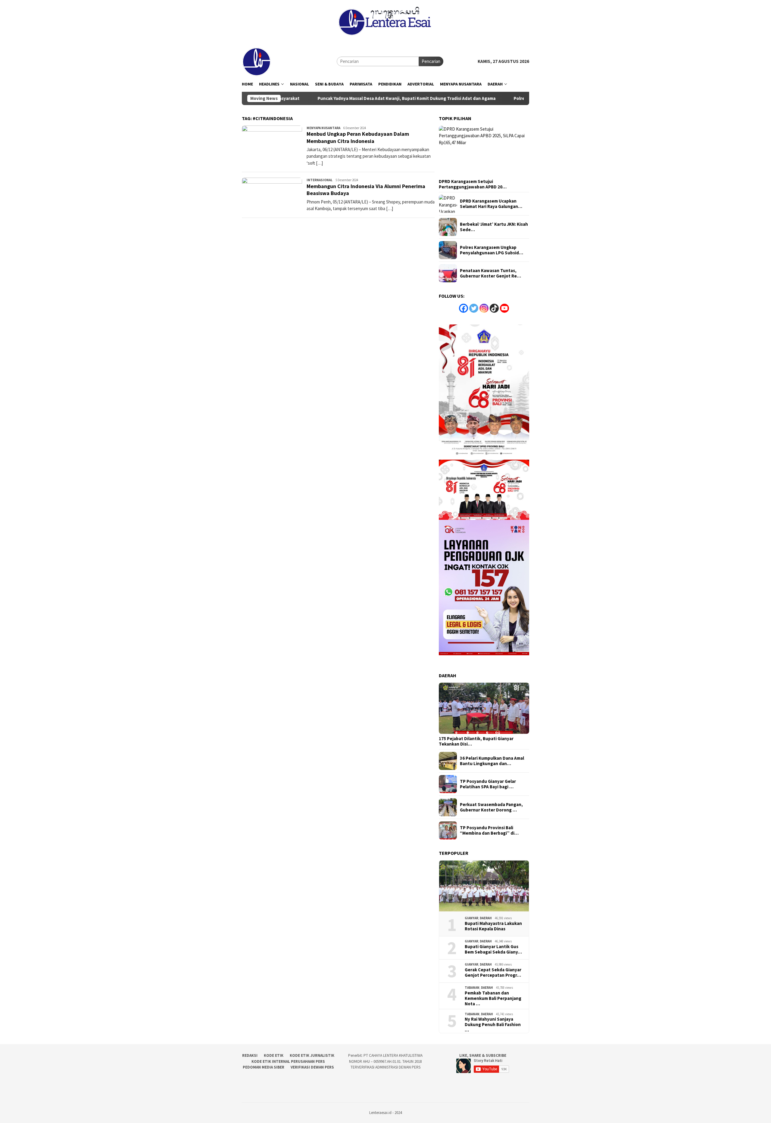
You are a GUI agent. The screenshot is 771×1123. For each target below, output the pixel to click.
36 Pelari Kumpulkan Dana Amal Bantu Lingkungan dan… (492, 760)
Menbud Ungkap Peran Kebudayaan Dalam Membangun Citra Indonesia (358, 137)
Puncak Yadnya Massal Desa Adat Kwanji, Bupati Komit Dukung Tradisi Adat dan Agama (364, 98)
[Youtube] (504, 308)
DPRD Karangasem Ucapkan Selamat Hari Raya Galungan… (491, 203)
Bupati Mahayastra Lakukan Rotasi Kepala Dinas (493, 926)
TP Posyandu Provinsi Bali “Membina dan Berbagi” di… (489, 830)
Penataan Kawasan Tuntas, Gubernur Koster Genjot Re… (490, 273)
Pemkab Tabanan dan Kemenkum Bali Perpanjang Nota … (493, 998)
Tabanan (472, 987)
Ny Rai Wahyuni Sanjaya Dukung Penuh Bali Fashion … (493, 1024)
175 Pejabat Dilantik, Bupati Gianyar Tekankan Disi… (476, 741)
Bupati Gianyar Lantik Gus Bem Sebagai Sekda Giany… (493, 949)
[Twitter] (473, 308)
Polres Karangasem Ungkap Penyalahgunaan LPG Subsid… (491, 250)
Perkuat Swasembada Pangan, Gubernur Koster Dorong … (491, 807)
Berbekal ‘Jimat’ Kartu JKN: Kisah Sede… (494, 227)
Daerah (486, 918)
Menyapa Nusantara (323, 128)
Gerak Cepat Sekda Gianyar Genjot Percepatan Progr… (493, 972)
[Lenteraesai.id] (257, 61)
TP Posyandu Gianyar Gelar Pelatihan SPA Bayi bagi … (488, 784)
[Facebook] (463, 308)
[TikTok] (494, 308)
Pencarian (431, 61)
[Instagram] (484, 308)
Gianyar (471, 918)
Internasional (319, 180)
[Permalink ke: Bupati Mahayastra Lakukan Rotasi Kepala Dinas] (484, 886)
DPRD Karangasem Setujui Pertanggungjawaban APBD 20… (473, 184)
